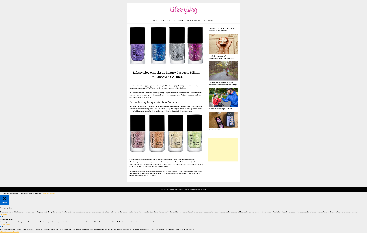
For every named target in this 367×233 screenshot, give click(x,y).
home (155, 21)
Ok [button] (43, 193)
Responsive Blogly (189, 189)
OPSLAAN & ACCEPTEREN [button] (9, 232)
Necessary (5, 217)
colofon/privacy (194, 21)
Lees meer (52, 193)
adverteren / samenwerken (171, 21)
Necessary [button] (3, 214)
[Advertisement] (223, 149)
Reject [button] (46, 193)
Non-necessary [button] (5, 224)
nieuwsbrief (209, 21)
